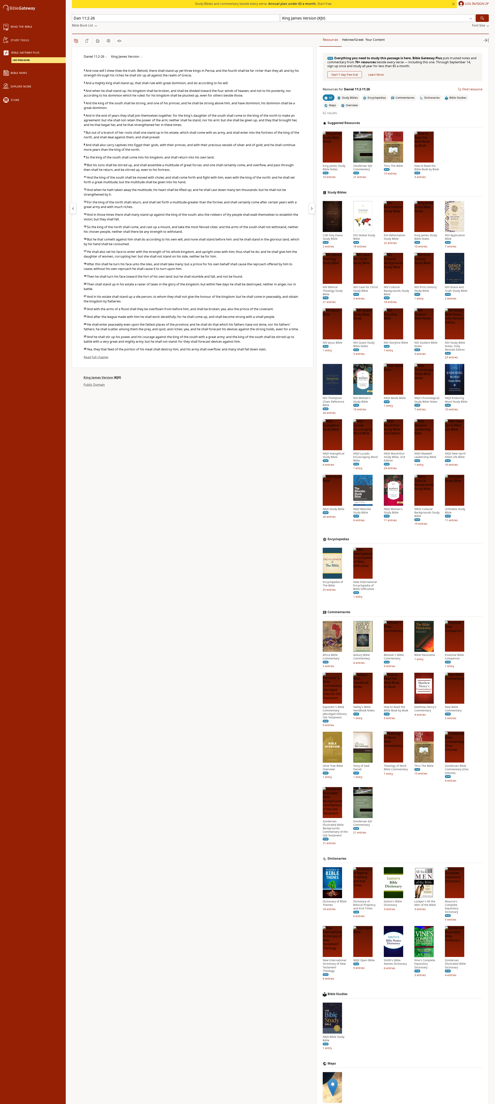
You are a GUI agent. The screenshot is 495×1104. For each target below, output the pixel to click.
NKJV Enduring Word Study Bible (456, 399)
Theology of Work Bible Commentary (396, 767)
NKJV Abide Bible (395, 398)
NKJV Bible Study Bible (333, 1038)
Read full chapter (96, 357)
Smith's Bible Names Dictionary (395, 962)
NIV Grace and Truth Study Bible (456, 289)
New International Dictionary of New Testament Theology (334, 966)
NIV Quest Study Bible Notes (364, 344)
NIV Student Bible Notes (425, 344)
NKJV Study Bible (333, 509)
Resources (330, 40)
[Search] (482, 18)
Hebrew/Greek (353, 40)
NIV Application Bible (455, 237)
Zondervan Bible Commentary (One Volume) (457, 769)
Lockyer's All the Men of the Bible (425, 903)
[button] (473, 4)
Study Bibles (337, 193)
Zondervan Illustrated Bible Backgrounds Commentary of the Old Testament (335, 828)
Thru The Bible (393, 166)
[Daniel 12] (312, 208)
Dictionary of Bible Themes (334, 903)
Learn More (376, 75)
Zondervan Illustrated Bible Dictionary (455, 964)
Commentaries (339, 612)
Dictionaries (337, 859)
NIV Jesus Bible (332, 342)
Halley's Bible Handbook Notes (364, 708)
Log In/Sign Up (477, 4)
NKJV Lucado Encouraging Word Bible (365, 457)
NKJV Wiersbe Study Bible (362, 510)
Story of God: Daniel (361, 767)
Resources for (346, 89)
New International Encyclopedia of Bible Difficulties (365, 585)
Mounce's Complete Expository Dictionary (451, 907)
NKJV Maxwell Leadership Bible (425, 455)
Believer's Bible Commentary (394, 656)
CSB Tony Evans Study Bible (333, 237)
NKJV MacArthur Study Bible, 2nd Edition (394, 457)
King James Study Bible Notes (334, 167)
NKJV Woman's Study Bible (393, 510)
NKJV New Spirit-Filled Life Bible (455, 455)
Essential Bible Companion (454, 656)
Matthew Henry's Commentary (425, 708)
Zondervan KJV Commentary (362, 167)
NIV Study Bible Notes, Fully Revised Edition (455, 346)
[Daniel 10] (73, 208)
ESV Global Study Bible (364, 237)
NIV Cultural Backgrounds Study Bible (396, 291)
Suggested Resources (344, 123)
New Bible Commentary (453, 708)
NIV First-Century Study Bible (425, 289)
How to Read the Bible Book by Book (426, 167)
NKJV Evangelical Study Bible (333, 455)
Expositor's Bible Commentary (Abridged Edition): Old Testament (335, 712)
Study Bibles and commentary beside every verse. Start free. (263, 4)
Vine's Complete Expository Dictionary (424, 964)
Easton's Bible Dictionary (393, 903)
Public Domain (94, 385)
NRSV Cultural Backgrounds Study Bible (427, 512)
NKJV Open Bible (364, 960)
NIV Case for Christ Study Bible (365, 289)
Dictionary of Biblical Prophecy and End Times (364, 905)
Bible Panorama (424, 655)
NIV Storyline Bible (396, 342)
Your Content (375, 40)
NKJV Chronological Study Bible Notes (426, 399)
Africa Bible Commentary (331, 656)
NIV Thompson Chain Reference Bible (333, 401)
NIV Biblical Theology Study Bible (333, 291)
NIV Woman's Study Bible (361, 399)
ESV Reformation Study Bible (394, 237)
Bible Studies (337, 994)
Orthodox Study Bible (455, 510)
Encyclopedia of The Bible (333, 583)
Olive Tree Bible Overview (333, 767)
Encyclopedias (338, 539)
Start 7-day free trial (344, 75)
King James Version (98, 377)
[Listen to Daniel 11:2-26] (119, 41)
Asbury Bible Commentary (361, 656)
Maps (332, 1064)
